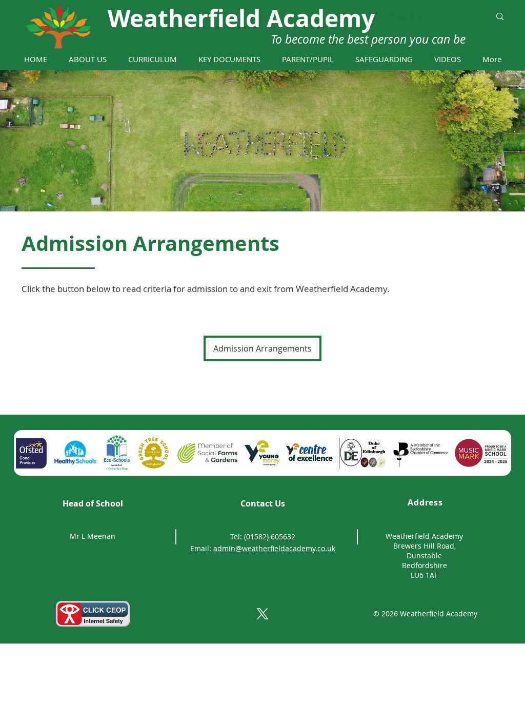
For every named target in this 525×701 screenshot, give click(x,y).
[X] (262, 614)
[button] (87, 59)
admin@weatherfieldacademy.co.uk (274, 548)
